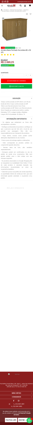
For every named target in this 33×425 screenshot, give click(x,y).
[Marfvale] (11, 5)
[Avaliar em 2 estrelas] (5, 55)
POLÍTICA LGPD (11, 420)
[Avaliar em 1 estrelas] (2, 55)
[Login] (25, 5)
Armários (26, 10)
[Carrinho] (30, 5)
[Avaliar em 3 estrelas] (8, 55)
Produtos (6, 10)
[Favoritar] (30, 14)
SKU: (16, 48)
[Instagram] (7, 2)
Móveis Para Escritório (16, 10)
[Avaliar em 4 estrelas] (11, 55)
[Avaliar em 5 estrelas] (14, 55)
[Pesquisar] (21, 5)
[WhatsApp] (3, 2)
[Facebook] (5, 2)
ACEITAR (22, 420)
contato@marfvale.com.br (24, 1)
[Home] (2, 10)
